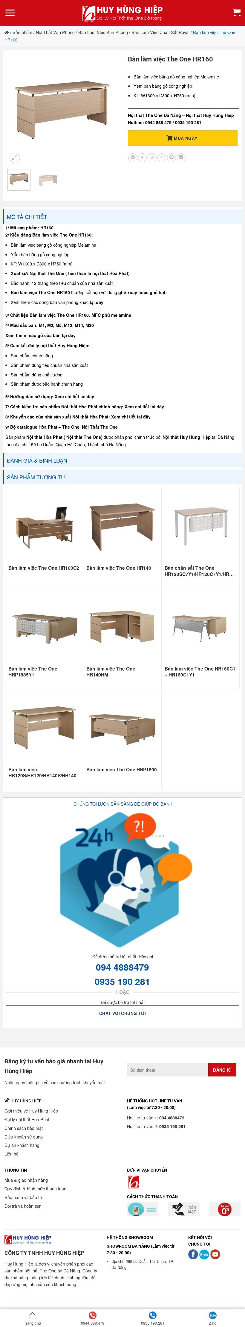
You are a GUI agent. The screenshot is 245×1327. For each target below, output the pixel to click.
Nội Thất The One (100, 427)
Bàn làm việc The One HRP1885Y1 (32, 672)
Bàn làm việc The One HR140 (118, 568)
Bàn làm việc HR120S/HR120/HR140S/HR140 (42, 773)
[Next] (107, 110)
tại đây (96, 302)
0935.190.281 (152, 1323)
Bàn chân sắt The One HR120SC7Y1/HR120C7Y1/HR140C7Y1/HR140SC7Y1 (201, 571)
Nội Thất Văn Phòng (55, 32)
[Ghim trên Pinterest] (171, 157)
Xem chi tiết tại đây (74, 396)
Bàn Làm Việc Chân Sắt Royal (160, 32)
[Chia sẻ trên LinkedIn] (181, 157)
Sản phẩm (22, 32)
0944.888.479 (92, 1323)
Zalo (212, 1323)
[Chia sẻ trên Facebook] (142, 157)
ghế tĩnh (158, 292)
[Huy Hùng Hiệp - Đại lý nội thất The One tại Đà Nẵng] (122, 13)
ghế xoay (127, 292)
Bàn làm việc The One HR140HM (110, 672)
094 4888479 (122, 966)
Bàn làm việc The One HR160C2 (43, 568)
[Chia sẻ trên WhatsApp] (132, 157)
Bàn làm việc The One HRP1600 (121, 770)
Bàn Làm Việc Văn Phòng (103, 32)
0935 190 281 (122, 981)
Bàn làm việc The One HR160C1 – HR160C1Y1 (200, 672)
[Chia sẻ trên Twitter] (152, 157)
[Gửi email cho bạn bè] (161, 157)
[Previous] (17, 110)
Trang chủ (32, 1323)
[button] (10, 12)
